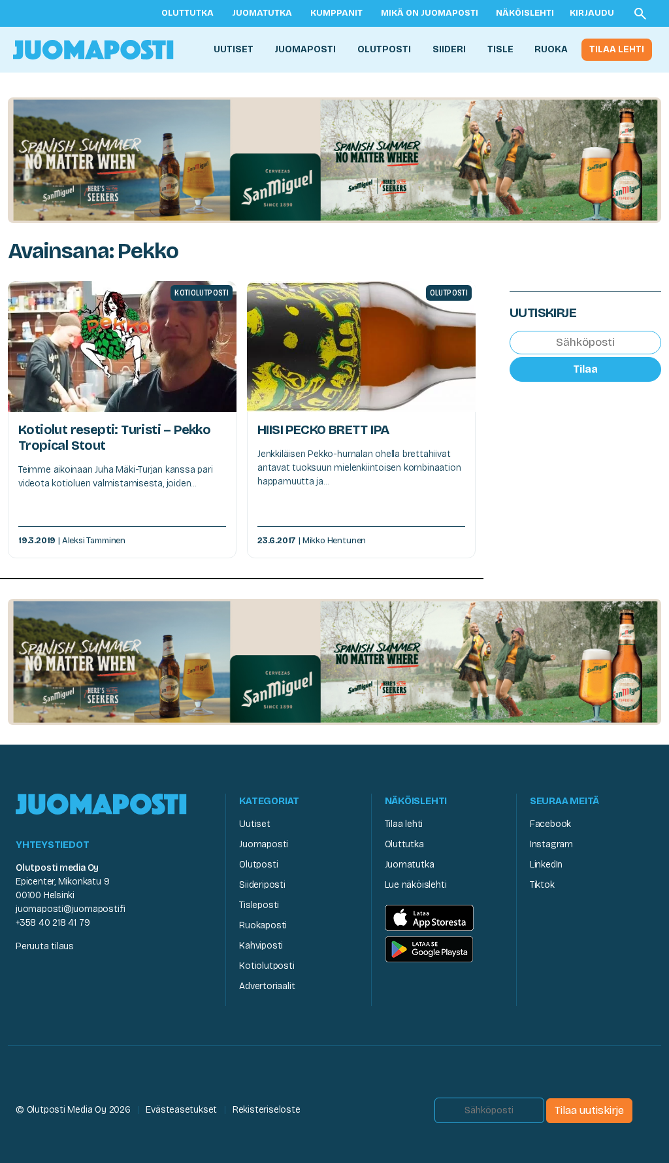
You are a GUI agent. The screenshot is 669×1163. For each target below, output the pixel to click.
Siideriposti (262, 884)
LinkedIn (546, 864)
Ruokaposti (263, 925)
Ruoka (551, 49)
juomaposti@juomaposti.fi (70, 909)
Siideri (449, 49)
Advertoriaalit (267, 986)
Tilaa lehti (616, 49)
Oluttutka (187, 13)
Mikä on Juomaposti (429, 13)
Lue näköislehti (416, 884)
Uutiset (233, 49)
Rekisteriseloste (267, 1109)
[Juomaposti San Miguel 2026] (334, 159)
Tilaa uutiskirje (589, 1110)
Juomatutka (262, 13)
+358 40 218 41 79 (53, 922)
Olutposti (384, 49)
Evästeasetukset (181, 1109)
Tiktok (542, 884)
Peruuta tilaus (45, 946)
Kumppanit (336, 13)
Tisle (500, 49)
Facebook (550, 824)
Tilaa (585, 369)
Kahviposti (261, 945)
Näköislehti (525, 13)
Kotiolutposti (266, 965)
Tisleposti (259, 905)
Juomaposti (305, 49)
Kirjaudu (592, 13)
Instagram (551, 844)
